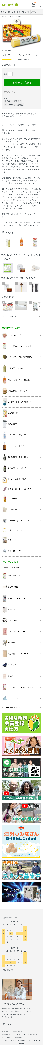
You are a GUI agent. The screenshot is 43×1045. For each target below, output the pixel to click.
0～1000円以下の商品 (14, 105)
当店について (6, 1032)
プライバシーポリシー (29, 1034)
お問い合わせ (36, 12)
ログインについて (8, 12)
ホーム (4, 16)
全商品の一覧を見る (13, 101)
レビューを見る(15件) (21, 60)
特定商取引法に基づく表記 (11, 1034)
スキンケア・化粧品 (14, 16)
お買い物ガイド (23, 12)
